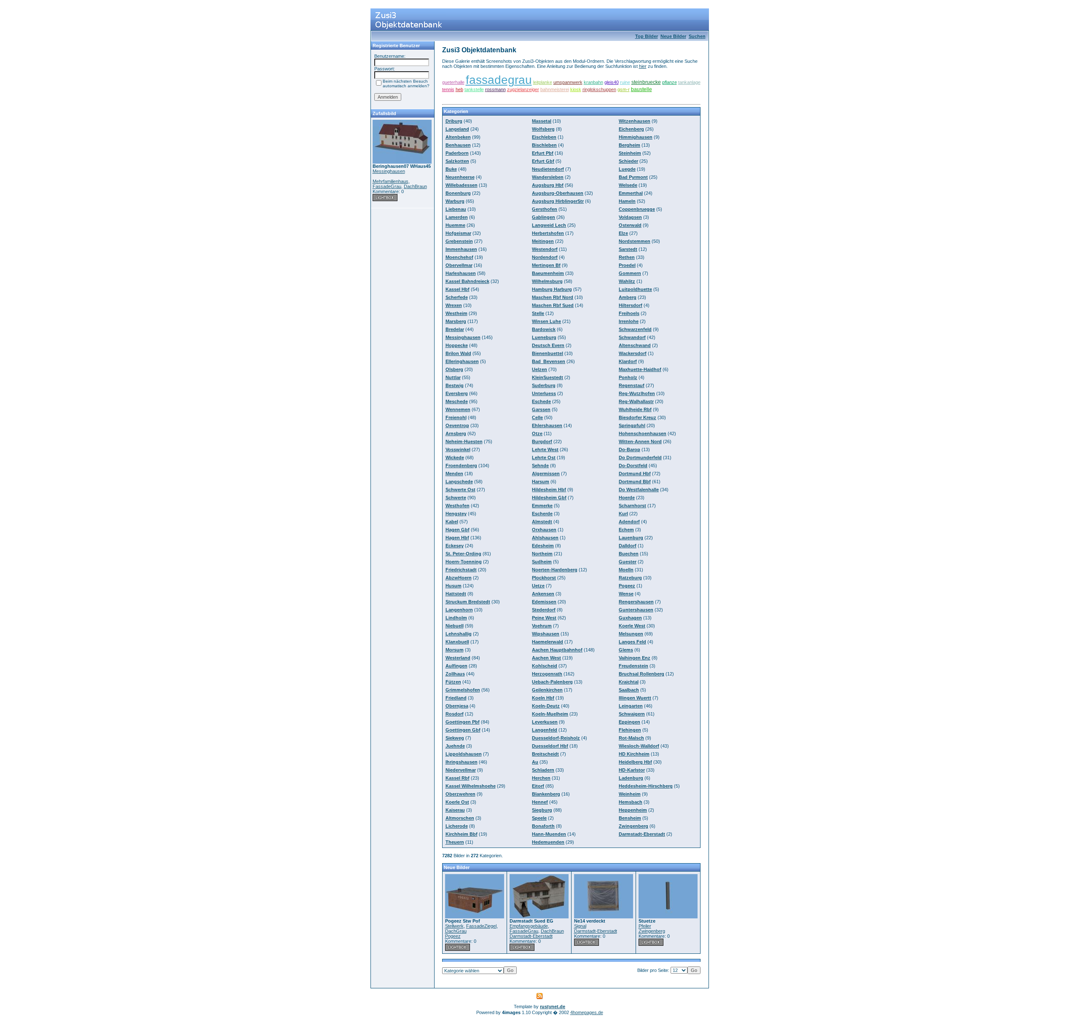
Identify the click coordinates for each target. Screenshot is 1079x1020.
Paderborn (457, 153)
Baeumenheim (548, 273)
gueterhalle (453, 82)
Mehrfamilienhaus (390, 181)
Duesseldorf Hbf (550, 745)
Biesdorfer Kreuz (637, 417)
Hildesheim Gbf (549, 497)
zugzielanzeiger (523, 89)
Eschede (541, 401)
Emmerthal (631, 193)
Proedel (627, 265)
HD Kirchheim (634, 753)
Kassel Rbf (458, 777)
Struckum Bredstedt (468, 601)
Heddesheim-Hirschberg (646, 786)
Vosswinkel (458, 449)
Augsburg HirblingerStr (558, 201)
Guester (627, 561)
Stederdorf (544, 609)
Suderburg (544, 385)
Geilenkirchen (547, 689)
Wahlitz (627, 281)
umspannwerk (567, 82)
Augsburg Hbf (548, 185)
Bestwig (455, 385)
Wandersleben (548, 177)
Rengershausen (636, 601)
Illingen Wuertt (635, 697)
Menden (454, 473)
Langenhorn (459, 609)
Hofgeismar (458, 233)
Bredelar (455, 329)
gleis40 (611, 82)
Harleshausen (461, 273)
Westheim (456, 313)
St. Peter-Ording (463, 553)
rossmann (495, 89)
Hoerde (627, 497)
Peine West (544, 617)
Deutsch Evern (548, 345)
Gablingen (543, 217)
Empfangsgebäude (529, 925)
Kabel (452, 521)
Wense (626, 593)
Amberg (627, 297)
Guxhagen (630, 617)
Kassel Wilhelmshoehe (471, 786)
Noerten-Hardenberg (554, 569)
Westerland (458, 657)
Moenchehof (459, 257)
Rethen (627, 257)
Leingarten (631, 705)
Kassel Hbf (458, 289)
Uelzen (539, 369)
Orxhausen (544, 529)
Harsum (540, 481)
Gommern (630, 273)
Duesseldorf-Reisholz (556, 737)
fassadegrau (499, 79)
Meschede (457, 401)
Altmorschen (460, 818)
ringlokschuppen (599, 89)
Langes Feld (632, 641)
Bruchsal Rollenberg (641, 673)
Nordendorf (545, 257)
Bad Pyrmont (633, 177)
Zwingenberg (633, 826)
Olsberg (454, 369)
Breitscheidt (545, 753)
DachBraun (415, 186)
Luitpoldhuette (635, 289)
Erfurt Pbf (542, 153)
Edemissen (544, 601)
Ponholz (628, 377)
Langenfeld (544, 729)
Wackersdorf (633, 353)
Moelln (626, 569)
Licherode (457, 826)
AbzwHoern (459, 577)
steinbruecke (646, 82)
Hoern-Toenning (464, 561)
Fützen (453, 681)
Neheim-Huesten (464, 441)
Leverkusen (545, 721)
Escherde (542, 513)
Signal (580, 925)
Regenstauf (631, 385)
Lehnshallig (459, 633)
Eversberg (457, 393)
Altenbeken (458, 137)
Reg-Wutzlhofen (637, 393)
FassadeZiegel (481, 925)
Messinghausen (389, 171)
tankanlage (689, 82)
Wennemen (458, 409)
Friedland (456, 697)
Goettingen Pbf (463, 721)
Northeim (542, 553)
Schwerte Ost (460, 489)
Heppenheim (633, 810)
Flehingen (630, 729)
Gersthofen (544, 209)
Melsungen (631, 633)
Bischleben (544, 145)
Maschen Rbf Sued (553, 305)
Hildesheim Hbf (549, 489)
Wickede (455, 457)
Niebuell (455, 625)
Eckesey (455, 545)
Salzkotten (457, 161)
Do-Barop (629, 449)
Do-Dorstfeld (633, 465)
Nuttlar (453, 377)
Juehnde (455, 745)
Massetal (541, 121)
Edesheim (543, 545)
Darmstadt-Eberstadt (642, 834)
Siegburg (542, 810)
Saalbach (629, 689)
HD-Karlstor (632, 769)
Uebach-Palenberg (552, 681)
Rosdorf (455, 713)
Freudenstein (633, 665)
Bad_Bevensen (548, 361)
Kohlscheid (544, 665)
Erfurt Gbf (543, 161)
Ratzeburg (630, 577)
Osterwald (630, 225)
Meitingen (543, 241)
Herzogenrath (547, 673)
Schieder (628, 161)
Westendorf (545, 249)
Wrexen (454, 305)
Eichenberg (631, 129)
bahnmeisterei (554, 89)
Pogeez (627, 585)
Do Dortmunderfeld (640, 457)
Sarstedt (628, 249)
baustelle (641, 89)
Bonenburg (458, 193)
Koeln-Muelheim (550, 713)
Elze (623, 233)
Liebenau (456, 209)
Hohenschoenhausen (642, 433)
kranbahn (593, 82)
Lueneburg (544, 337)
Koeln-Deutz (546, 705)
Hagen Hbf (457, 537)
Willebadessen (462, 185)
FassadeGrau (387, 186)
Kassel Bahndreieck (467, 281)
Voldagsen (630, 217)
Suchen (697, 36)
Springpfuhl (632, 425)
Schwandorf (632, 337)
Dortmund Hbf (635, 473)
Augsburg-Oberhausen (557, 193)
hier (643, 66)
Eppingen (629, 721)
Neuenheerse (460, 177)
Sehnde (540, 465)
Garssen (541, 409)
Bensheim (630, 818)
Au (535, 761)
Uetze (538, 585)
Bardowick (544, 329)
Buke (451, 169)
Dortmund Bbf (635, 481)
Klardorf (628, 361)
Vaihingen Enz (634, 657)
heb (459, 89)
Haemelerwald (547, 641)
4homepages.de (586, 1012)
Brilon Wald (458, 353)
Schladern (543, 769)
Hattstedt (456, 593)
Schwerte (456, 497)
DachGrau (456, 931)
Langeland (457, 129)
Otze (537, 433)
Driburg (454, 121)
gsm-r (623, 89)
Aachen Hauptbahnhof (557, 649)
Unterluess (544, 393)
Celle (537, 417)
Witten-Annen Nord (640, 441)
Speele (539, 818)
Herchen (541, 777)
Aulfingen (456, 665)
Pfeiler (645, 925)
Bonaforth (543, 826)
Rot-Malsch (631, 737)
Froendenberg (461, 465)
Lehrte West (545, 449)
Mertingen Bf (546, 265)
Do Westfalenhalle (639, 489)
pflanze (669, 82)
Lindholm (456, 617)
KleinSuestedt (547, 377)
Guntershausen (636, 609)
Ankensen (543, 593)
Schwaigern (632, 713)
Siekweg (455, 737)
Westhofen (458, 505)
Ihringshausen (462, 761)
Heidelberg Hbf (635, 761)
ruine (625, 82)
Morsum (455, 649)
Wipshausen (545, 633)
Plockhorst (544, 577)
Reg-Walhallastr (636, 401)
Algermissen (546, 473)
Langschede (459, 481)
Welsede (628, 185)
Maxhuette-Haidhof (640, 369)
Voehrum (542, 625)
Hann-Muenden (549, 834)
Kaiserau (455, 810)
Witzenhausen (634, 121)
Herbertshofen (548, 233)
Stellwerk (454, 925)
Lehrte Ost (544, 457)
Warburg (455, 201)
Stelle (538, 313)
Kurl (623, 513)
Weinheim (630, 794)
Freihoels (629, 313)
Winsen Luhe (546, 321)
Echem (626, 529)
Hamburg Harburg (552, 289)
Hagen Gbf (458, 529)
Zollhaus (455, 673)
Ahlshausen (545, 537)
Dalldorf (627, 545)
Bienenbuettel (547, 353)
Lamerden (457, 217)
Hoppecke (457, 345)
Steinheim (630, 153)
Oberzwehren (460, 794)
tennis (448, 89)
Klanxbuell (457, 641)
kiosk (575, 89)
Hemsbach (630, 802)
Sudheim (542, 561)
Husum (454, 585)
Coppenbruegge (637, 209)
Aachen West (546, 657)
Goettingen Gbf (463, 729)
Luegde (627, 169)
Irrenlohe (629, 321)
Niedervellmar (461, 769)
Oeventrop (457, 425)
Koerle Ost (457, 802)
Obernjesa (457, 705)
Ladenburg (631, 777)
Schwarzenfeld (635, 329)
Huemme (455, 225)
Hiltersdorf (630, 305)
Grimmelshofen (463, 689)
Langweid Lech (549, 225)
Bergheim (629, 145)
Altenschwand (635, 345)
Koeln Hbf (543, 697)
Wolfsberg (543, 129)
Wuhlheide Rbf (635, 409)
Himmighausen (635, 137)
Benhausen (458, 145)
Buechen (629, 553)
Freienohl (456, 417)
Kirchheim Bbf (462, 834)
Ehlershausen (547, 425)
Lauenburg (631, 537)
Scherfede (457, 297)
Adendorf (629, 521)
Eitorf (538, 786)
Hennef (540, 802)
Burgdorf (542, 441)
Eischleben (544, 137)
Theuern (455, 842)
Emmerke (542, 505)
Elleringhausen (462, 361)
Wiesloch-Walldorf (639, 745)
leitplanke (542, 82)
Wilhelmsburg (547, 281)
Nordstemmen (634, 241)
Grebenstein (459, 241)
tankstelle (474, 89)
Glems (626, 649)
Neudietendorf (548, 169)
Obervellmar (459, 265)
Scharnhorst (632, 505)
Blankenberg (546, 794)
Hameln (627, 201)
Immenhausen (461, 249)
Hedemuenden (548, 842)
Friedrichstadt (461, 569)
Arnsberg (456, 433)
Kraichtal (629, 681)
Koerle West (632, 625)
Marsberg (456, 321)
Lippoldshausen (464, 753)
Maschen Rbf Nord (552, 297)
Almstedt (542, 521)
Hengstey (456, 513)
